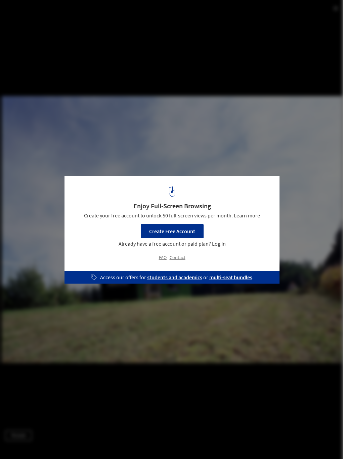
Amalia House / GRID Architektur (61, 12)
